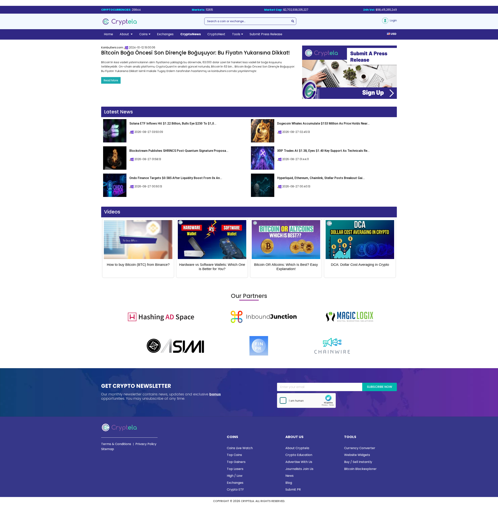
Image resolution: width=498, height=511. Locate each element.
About (125, 34)
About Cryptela (297, 448)
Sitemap (107, 449)
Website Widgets (357, 455)
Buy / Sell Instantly (358, 462)
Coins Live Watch (240, 448)
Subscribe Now (379, 387)
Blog (288, 482)
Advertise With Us (298, 462)
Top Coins (234, 455)
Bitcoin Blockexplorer (360, 469)
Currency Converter (359, 448)
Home (108, 34)
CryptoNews (190, 34)
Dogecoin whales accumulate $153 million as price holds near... (323, 123)
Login (392, 20)
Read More (111, 80)
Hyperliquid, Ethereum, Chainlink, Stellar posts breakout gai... (321, 178)
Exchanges (165, 34)
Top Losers (235, 469)
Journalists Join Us (299, 469)
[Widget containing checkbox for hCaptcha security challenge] (306, 400)
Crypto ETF (235, 489)
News (289, 475)
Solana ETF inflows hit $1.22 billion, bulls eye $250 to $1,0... (172, 123)
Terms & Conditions (116, 444)
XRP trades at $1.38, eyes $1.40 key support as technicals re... (323, 151)
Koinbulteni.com (112, 47)
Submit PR (293, 489)
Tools (236, 34)
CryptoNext (216, 34)
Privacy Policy (145, 444)
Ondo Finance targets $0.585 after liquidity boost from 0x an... (175, 178)
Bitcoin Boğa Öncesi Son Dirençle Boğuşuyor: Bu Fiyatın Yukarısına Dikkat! (195, 52)
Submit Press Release (266, 34)
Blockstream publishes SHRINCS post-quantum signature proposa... (178, 151)
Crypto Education (298, 455)
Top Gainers (236, 462)
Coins (143, 34)
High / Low (234, 475)
